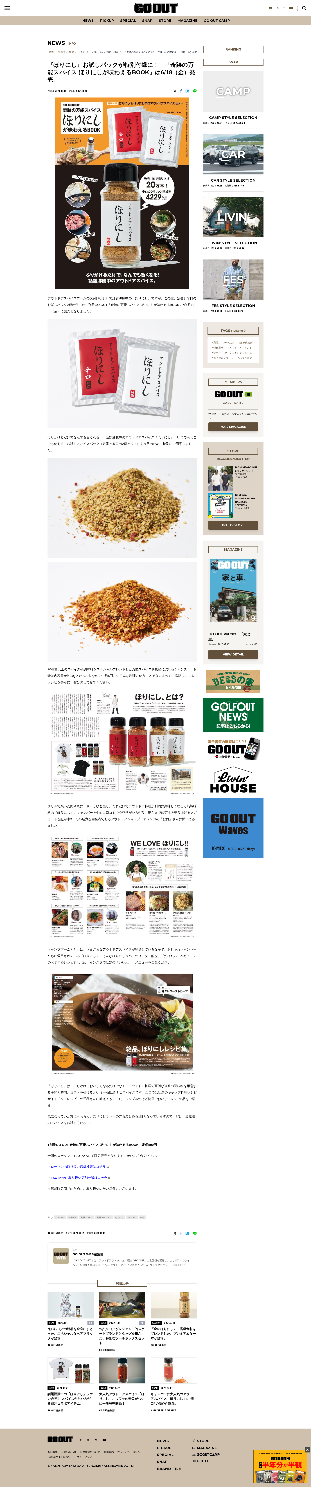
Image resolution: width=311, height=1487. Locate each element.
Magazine (187, 21)
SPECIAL (128, 21)
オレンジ (60, 1217)
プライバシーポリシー (130, 1452)
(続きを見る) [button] (178, 1265)
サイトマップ (84, 1456)
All (74, 16)
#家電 (215, 342)
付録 (142, 1217)
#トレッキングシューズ (238, 352)
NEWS (61, 52)
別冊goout (87, 1217)
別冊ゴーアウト (104, 1217)
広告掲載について (90, 1452)
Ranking (233, 16)
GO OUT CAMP (217, 21)
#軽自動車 (218, 347)
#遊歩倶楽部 (246, 342)
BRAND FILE (169, 1469)
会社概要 (53, 1452)
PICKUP (107, 21)
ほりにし (119, 1217)
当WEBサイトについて (60, 1456)
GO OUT (132, 1217)
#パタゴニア (245, 357)
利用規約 (109, 1452)
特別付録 (72, 1217)
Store (165, 21)
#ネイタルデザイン (223, 357)
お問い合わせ (68, 1452)
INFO (72, 43)
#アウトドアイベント (240, 347)
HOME (51, 52)
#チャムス (228, 342)
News (88, 21)
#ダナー (216, 352)
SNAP (147, 21)
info (71, 52)
